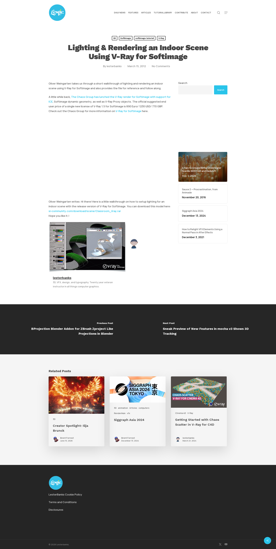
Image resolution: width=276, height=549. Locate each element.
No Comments (161, 66)
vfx (128, 413)
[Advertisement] (202, 123)
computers (144, 408)
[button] (226, 12)
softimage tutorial (144, 38)
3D (114, 38)
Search (182, 83)
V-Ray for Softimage (128, 111)
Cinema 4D (180, 413)
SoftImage (125, 38)
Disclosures (56, 509)
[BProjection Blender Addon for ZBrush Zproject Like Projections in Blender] (69, 329)
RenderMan (119, 413)
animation (123, 408)
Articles (133, 408)
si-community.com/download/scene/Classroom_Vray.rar (85, 211)
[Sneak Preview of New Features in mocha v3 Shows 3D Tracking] (207, 329)
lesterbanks (114, 66)
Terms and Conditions (63, 502)
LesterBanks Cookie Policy (65, 494)
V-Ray (161, 38)
